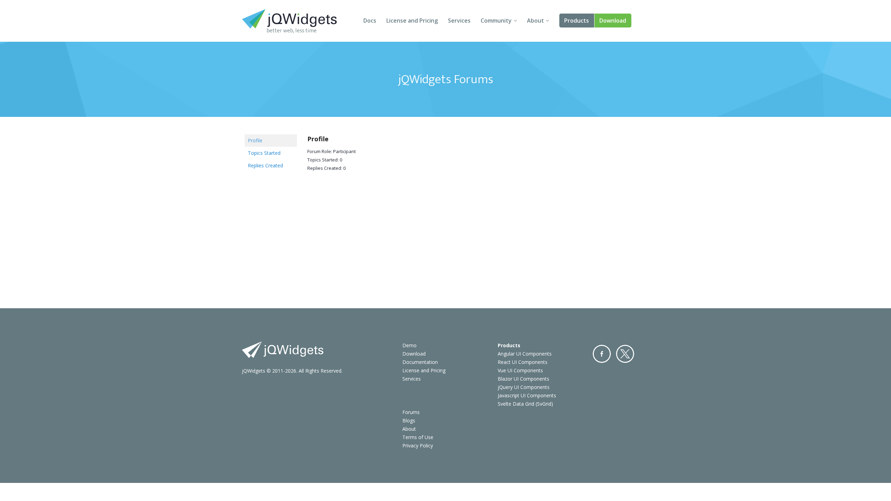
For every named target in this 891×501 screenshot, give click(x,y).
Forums (411, 412)
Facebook (602, 354)
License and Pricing (412, 20)
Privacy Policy (417, 445)
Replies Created (265, 165)
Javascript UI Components (527, 395)
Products (576, 20)
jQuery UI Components (524, 387)
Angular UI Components (525, 353)
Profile (255, 140)
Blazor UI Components (523, 378)
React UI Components (522, 362)
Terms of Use (417, 437)
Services (459, 20)
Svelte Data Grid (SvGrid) (525, 403)
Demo (409, 345)
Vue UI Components (520, 370)
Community (496, 20)
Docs (369, 20)
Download (612, 20)
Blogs (408, 420)
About (535, 20)
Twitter (625, 354)
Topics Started (264, 153)
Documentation (420, 362)
